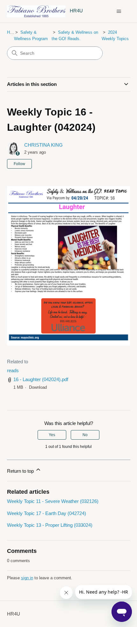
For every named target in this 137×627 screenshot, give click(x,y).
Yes (52, 435)
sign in (27, 577)
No (85, 435)
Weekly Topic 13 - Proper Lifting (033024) (49, 525)
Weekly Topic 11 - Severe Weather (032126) (52, 501)
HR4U (12, 32)
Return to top (21, 471)
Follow (19, 164)
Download (38, 387)
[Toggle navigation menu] (119, 11)
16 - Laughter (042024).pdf (40, 379)
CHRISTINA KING (43, 145)
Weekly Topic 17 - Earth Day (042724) (46, 513)
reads (13, 370)
